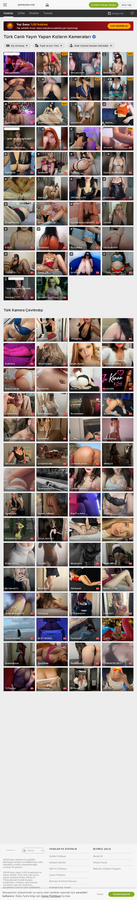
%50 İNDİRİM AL (119, 26)
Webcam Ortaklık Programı (107, 869)
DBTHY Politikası (58, 869)
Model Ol (98, 856)
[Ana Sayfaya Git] (26, 5)
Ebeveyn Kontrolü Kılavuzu (63, 881)
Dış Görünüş (17, 45)
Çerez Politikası (57, 875)
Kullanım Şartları (57, 862)
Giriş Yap (126, 5)
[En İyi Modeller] (47, 5)
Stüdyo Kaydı (100, 862)
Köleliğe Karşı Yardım (60, 887)
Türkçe (30, 850)
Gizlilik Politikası (57, 856)
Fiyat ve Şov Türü (49, 45)
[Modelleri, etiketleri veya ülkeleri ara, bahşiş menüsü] (132, 13)
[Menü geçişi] (5, 5)
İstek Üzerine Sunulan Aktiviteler (91, 45)
